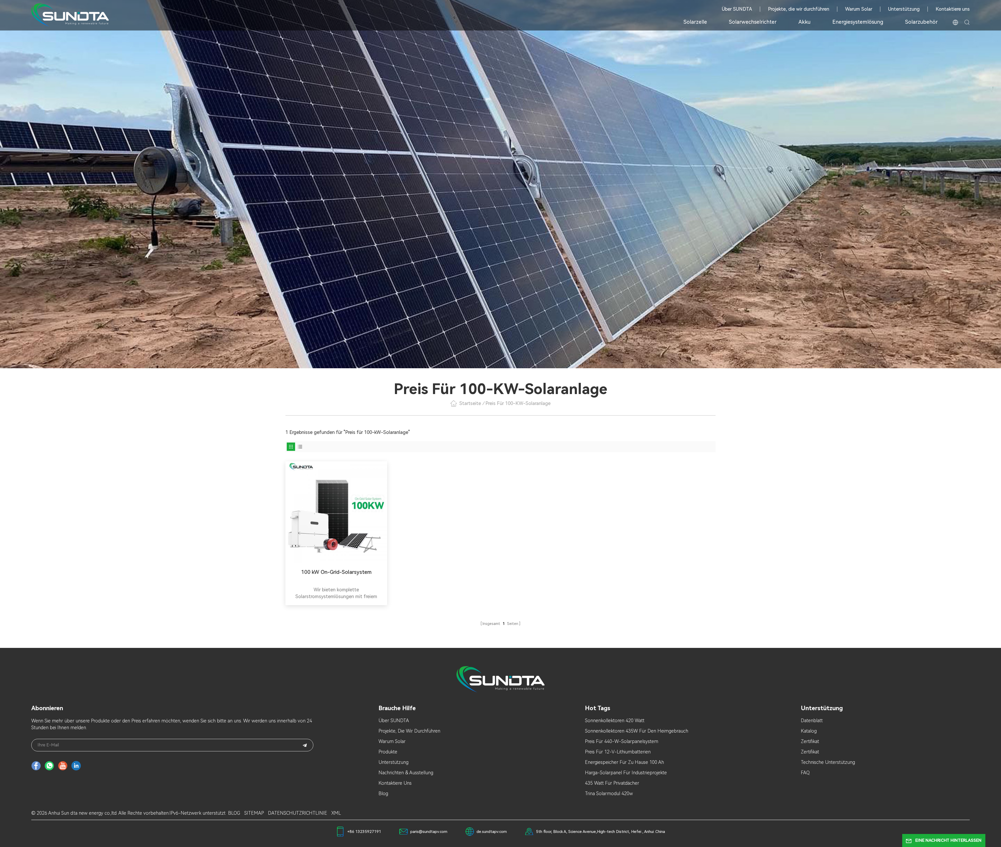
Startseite (470, 403)
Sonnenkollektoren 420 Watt (614, 720)
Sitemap (254, 813)
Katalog (809, 731)
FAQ (805, 772)
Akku (804, 22)
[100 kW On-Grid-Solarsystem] (336, 512)
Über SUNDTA (737, 9)
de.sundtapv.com (492, 831)
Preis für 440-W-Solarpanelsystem (621, 741)
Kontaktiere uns (953, 9)
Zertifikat (810, 741)
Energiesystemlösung (857, 22)
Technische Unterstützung (828, 762)
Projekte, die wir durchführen (798, 9)
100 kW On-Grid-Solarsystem (336, 572)
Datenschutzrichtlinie (297, 813)
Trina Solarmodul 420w (609, 793)
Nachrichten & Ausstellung (406, 772)
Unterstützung (904, 9)
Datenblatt (812, 720)
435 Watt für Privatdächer (612, 783)
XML (336, 813)
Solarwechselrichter (753, 22)
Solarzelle (695, 22)
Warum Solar (858, 9)
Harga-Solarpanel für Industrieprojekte (626, 772)
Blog (383, 793)
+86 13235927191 (364, 831)
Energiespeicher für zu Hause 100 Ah (624, 762)
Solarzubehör (921, 22)
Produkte (388, 751)
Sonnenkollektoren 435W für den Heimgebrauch (636, 731)
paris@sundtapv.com (428, 831)
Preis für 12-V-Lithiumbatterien (618, 751)
